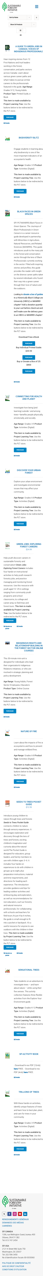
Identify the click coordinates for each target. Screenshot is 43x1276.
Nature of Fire (29, 731)
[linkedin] (25, 1214)
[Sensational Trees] (7, 971)
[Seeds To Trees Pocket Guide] (7, 803)
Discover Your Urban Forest (29, 471)
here (16, 1069)
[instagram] (15, 1214)
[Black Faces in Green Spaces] (7, 213)
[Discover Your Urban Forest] (7, 472)
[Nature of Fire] (7, 733)
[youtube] (20, 1214)
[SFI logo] (11, 3)
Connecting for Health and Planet (29, 397)
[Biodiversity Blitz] (7, 139)
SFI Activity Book (28, 1054)
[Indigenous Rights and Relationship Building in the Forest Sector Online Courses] (7, 643)
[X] (4, 1214)
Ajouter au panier (8, 627)
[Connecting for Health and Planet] (7, 398)
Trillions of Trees (29, 1092)
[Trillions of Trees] (7, 1094)
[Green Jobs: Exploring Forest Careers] (7, 546)
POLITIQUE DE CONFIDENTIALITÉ (16, 1263)
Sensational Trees (28, 970)
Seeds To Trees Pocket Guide (28, 803)
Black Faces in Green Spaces (28, 212)
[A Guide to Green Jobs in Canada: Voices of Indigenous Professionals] (7, 48)
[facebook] (9, 1214)
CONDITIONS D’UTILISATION (14, 1269)
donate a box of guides (33, 294)
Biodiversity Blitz (29, 137)
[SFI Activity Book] (7, 1056)
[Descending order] (36, 17)
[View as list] (20, 35)
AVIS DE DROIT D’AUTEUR (13, 1266)
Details (7, 123)
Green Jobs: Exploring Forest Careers (28, 545)
